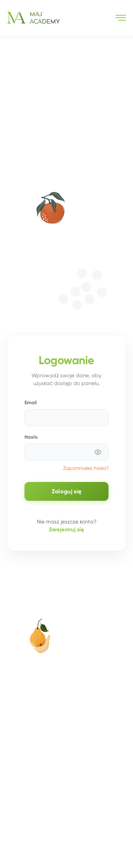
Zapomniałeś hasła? (86, 468)
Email (30, 402)
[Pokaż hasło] (98, 452)
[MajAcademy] (33, 18)
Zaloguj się (66, 491)
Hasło (31, 437)
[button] (121, 17)
